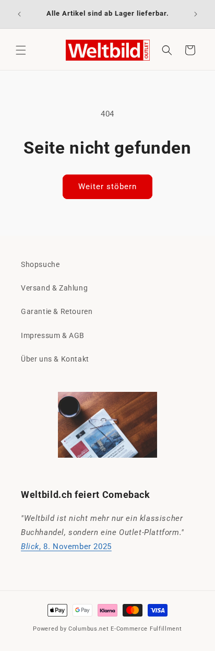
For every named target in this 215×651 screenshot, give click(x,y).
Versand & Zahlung (54, 288)
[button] (20, 50)
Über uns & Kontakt (55, 359)
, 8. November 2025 (66, 546)
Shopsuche (40, 264)
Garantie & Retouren (56, 311)
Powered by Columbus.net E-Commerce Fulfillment (107, 628)
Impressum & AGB (53, 335)
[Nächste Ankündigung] (195, 14)
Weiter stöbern (107, 186)
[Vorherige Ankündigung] (19, 14)
